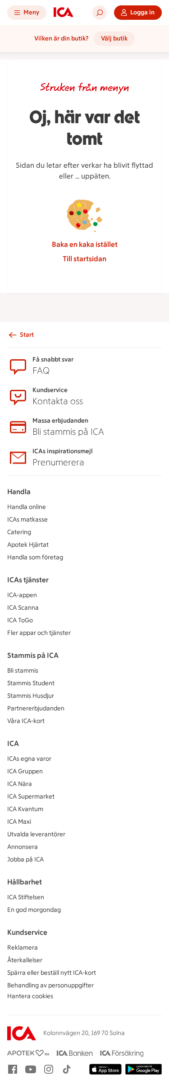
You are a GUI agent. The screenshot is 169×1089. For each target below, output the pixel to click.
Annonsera (22, 847)
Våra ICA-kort (26, 721)
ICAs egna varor (29, 759)
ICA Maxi (19, 822)
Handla (19, 491)
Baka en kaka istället (85, 244)
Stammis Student (31, 683)
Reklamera (22, 947)
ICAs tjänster (28, 580)
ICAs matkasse (27, 519)
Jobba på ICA (25, 859)
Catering (19, 532)
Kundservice (27, 932)
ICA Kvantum (25, 809)
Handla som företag (35, 557)
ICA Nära (19, 784)
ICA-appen (22, 595)
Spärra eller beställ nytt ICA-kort (51, 973)
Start (27, 335)
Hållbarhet (24, 882)
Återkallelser (24, 960)
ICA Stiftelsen (25, 897)
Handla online (26, 507)
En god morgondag (34, 910)
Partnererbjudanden (35, 708)
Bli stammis (22, 670)
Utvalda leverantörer (36, 834)
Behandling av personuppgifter (50, 985)
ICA (13, 743)
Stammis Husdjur (30, 696)
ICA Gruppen (25, 771)
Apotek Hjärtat (28, 545)
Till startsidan (84, 258)
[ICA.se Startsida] (63, 12)
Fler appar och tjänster (39, 633)
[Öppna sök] (99, 12)
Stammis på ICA (33, 655)
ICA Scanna (23, 607)
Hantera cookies (30, 996)
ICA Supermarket (31, 796)
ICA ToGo (20, 620)
